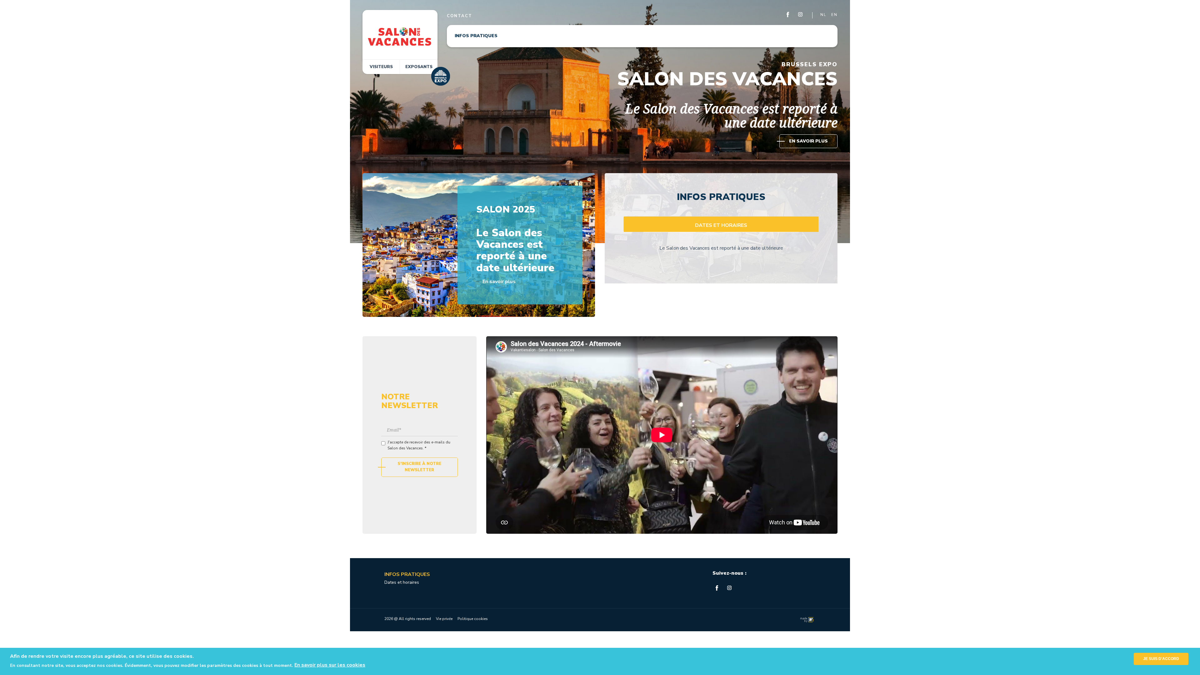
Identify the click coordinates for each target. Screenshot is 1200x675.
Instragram (800, 14)
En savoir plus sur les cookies (329, 665)
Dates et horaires (401, 582)
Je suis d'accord (1161, 659)
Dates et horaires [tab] (721, 225)
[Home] (400, 36)
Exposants (418, 67)
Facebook (788, 14)
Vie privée (444, 618)
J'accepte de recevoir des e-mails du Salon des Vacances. (419, 445)
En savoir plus (808, 141)
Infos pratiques (476, 36)
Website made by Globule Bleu (805, 619)
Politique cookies (473, 618)
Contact (459, 16)
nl (823, 14)
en (834, 14)
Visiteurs (381, 67)
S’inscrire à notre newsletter (419, 467)
